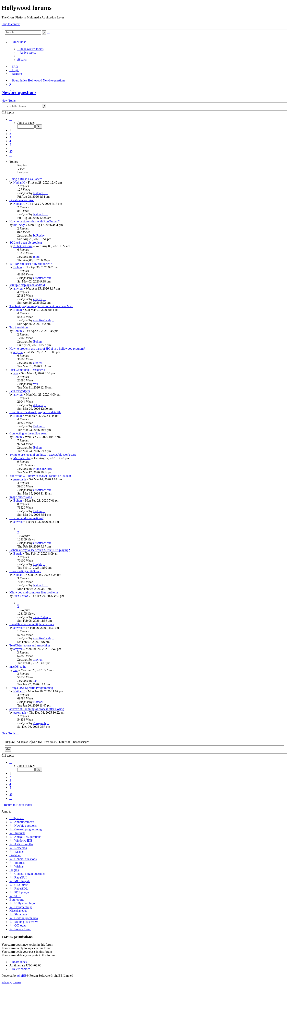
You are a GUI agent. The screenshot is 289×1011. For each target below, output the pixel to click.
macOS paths (17, 666)
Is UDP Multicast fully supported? (30, 263)
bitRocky (19, 225)
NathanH (19, 182)
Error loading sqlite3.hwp (25, 571)
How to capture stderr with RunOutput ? (34, 221)
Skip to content (11, 24)
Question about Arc (21, 200)
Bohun (17, 267)
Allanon (38, 405)
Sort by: (37, 741)
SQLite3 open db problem (25, 242)
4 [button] (10, 141)
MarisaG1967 (21, 458)
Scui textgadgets (19, 391)
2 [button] (10, 133)
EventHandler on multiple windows (31, 624)
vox (15, 373)
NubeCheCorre (22, 246)
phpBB (21, 975)
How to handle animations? (26, 518)
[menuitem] (30, 49)
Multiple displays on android (27, 285)
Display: (10, 741)
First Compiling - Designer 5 (27, 369)
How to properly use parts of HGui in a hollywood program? (47, 348)
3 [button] (10, 137)
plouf (36, 256)
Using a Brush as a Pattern (25, 179)
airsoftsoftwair (42, 278)
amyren (18, 288)
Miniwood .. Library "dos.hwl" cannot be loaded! (40, 475)
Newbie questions (19, 92)
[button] (10, 119)
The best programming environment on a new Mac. (41, 306)
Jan (15, 670)
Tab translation (18, 327)
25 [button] (11, 151)
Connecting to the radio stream (28, 433)
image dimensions (20, 497)
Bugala (17, 553)
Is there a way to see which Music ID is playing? (39, 550)
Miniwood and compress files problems (33, 592)
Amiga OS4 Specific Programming (31, 687)
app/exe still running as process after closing (36, 709)
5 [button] (10, 144)
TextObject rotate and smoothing (29, 645)
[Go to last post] (46, 193)
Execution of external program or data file (35, 412)
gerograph (19, 479)
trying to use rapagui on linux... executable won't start (42, 454)
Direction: (65, 741)
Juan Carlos (20, 596)
